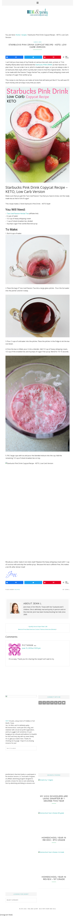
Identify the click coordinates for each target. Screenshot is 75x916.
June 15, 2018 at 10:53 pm (31, 648)
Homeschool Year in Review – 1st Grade (54, 878)
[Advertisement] (37, 23)
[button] (37, 3)
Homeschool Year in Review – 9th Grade (54, 838)
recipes (17, 589)
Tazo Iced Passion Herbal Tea (18, 213)
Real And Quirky (37, 12)
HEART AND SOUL (51, 908)
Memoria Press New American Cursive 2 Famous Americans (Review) (37, 629)
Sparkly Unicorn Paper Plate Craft (38, 626)
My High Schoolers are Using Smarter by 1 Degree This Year (54, 798)
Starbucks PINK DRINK (43, 65)
